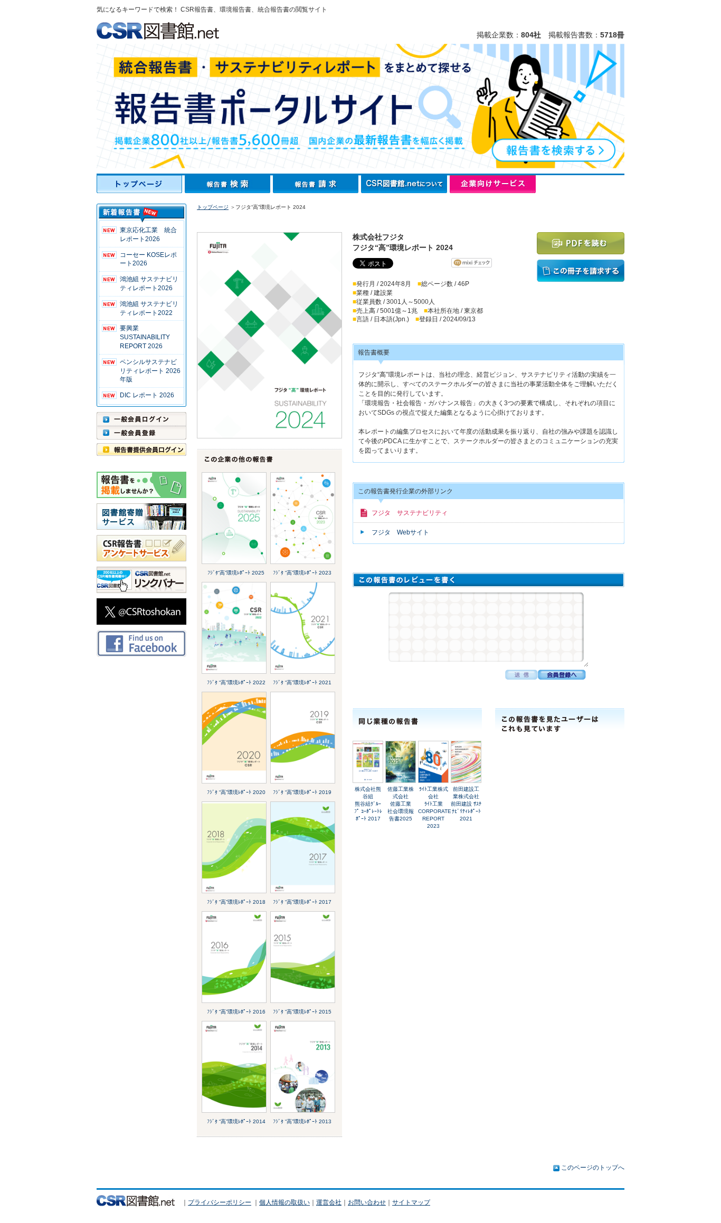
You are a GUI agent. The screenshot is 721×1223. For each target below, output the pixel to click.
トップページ (141, 184)
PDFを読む (580, 243)
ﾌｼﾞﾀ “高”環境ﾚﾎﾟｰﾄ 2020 (236, 792)
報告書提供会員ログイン (141, 449)
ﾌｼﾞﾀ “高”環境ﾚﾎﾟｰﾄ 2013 (302, 1121)
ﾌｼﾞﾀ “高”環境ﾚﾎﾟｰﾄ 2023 (302, 573)
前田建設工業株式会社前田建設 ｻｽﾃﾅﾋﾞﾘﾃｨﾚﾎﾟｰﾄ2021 (466, 803)
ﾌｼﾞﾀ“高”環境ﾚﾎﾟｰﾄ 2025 (235, 573)
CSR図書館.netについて (405, 184)
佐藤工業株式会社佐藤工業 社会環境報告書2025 (401, 803)
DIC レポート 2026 (147, 395)
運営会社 (328, 1202)
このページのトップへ (592, 1167)
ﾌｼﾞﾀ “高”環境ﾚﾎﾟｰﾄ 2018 (236, 902)
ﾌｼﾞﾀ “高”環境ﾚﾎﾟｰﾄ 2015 (302, 1012)
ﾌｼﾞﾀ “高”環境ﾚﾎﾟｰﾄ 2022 (236, 682)
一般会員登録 (141, 432)
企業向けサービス (493, 184)
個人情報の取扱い (284, 1202)
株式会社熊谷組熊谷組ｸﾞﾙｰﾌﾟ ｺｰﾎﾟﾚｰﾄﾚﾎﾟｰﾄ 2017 (368, 803)
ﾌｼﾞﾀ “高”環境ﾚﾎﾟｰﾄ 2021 (302, 682)
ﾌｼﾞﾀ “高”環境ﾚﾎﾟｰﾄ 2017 (302, 902)
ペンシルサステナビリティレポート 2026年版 (150, 371)
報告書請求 (317, 184)
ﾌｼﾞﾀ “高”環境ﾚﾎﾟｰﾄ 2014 (236, 1121)
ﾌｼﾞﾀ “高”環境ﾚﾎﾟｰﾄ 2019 (302, 792)
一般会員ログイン (141, 419)
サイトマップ (411, 1202)
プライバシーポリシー (219, 1202)
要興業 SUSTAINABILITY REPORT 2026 (145, 337)
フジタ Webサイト (400, 532)
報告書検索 (229, 184)
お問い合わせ (367, 1202)
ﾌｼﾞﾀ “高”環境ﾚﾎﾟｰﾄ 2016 (236, 1012)
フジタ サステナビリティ (410, 513)
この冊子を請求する (580, 271)
